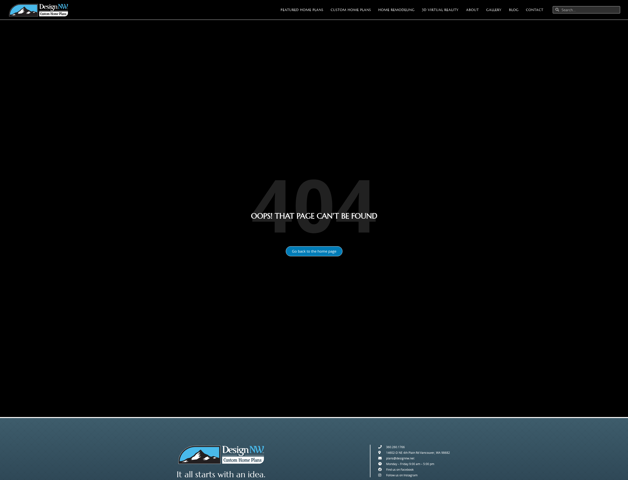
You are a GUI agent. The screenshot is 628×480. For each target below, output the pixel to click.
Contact (534, 10)
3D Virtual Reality (440, 10)
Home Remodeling (396, 10)
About (472, 10)
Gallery (494, 10)
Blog (514, 10)
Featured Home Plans (302, 10)
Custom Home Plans (351, 10)
